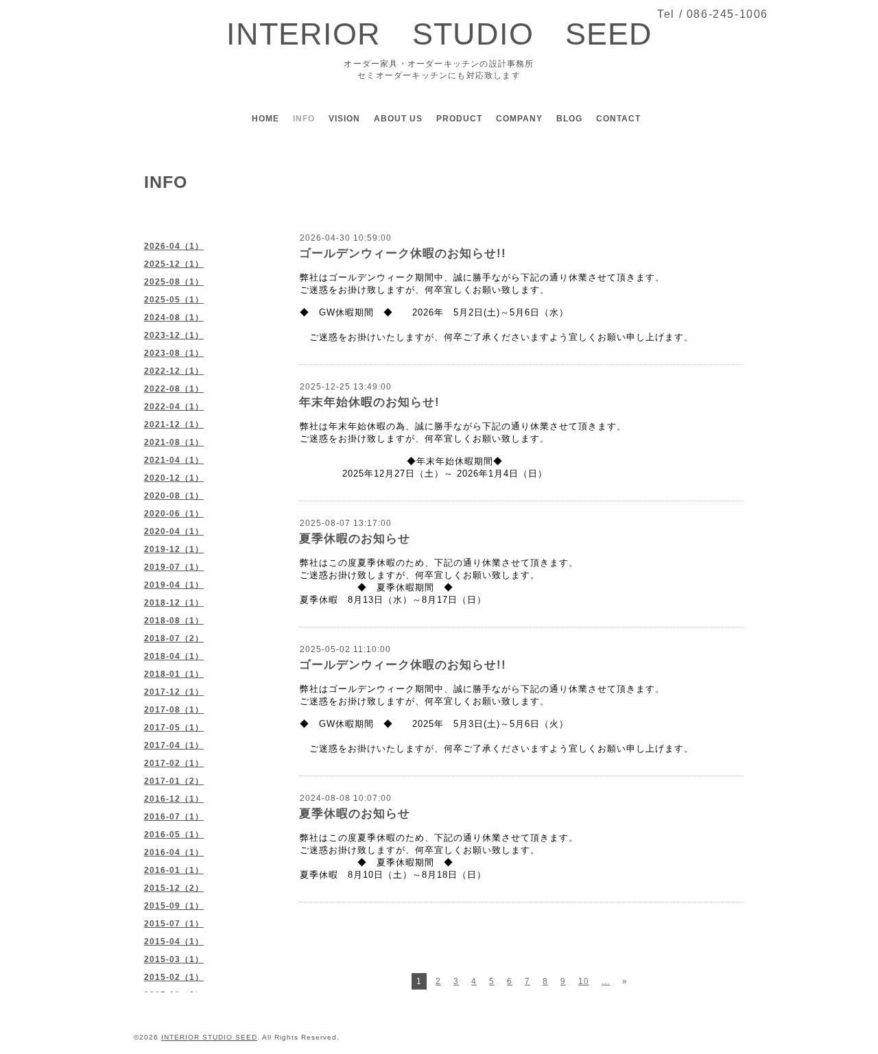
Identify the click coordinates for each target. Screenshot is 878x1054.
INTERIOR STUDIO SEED (439, 33)
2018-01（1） (174, 674)
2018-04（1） (174, 656)
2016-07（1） (174, 817)
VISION (344, 118)
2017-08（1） (174, 710)
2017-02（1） (174, 763)
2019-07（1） (174, 567)
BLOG (569, 118)
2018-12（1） (174, 603)
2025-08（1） (174, 282)
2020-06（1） (174, 513)
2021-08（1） (174, 442)
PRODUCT (459, 118)
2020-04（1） (174, 531)
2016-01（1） (174, 870)
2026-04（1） (174, 246)
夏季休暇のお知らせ (354, 538)
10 (583, 981)
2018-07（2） (174, 638)
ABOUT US (398, 118)
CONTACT (618, 118)
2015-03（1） (174, 959)
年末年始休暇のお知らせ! (369, 402)
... (606, 981)
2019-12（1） (174, 549)
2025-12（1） (174, 264)
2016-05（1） (174, 834)
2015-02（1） (174, 977)
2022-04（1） (174, 406)
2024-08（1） (174, 317)
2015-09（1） (174, 906)
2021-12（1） (174, 424)
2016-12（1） (174, 799)
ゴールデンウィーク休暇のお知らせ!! (402, 253)
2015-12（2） (174, 888)
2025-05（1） (174, 299)
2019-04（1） (174, 585)
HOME (265, 118)
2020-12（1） (174, 478)
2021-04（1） (174, 460)
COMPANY (519, 118)
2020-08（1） (174, 496)
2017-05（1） (174, 727)
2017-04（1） (174, 745)
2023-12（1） (174, 335)
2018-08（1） (174, 620)
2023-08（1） (174, 353)
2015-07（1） (174, 924)
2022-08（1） (174, 389)
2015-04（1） (174, 941)
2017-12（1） (174, 692)
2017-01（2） (174, 781)
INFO (304, 118)
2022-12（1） (174, 371)
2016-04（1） (174, 852)
